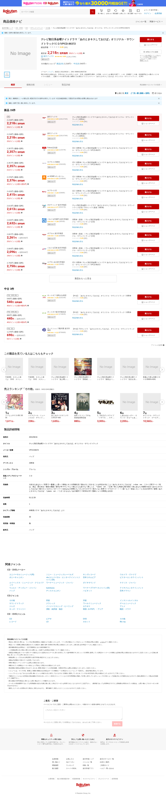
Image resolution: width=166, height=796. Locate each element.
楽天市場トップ (7, 28)
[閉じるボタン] (163, 33)
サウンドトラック (36, 28)
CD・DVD (19, 28)
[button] (109, 11)
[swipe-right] (162, 370)
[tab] (13, 85)
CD (26, 28)
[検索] (92, 11)
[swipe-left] (4, 370)
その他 (47, 28)
